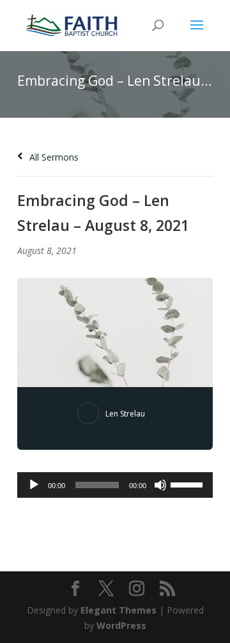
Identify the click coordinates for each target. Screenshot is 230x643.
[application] (115, 485)
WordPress (121, 625)
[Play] (33, 485)
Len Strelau (125, 413)
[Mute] (160, 485)
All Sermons (53, 157)
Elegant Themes (118, 610)
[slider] (188, 483)
